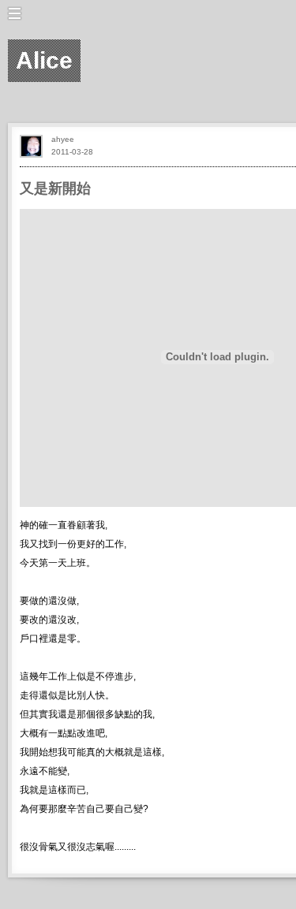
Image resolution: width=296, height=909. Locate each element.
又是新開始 (55, 188)
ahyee (62, 139)
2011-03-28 (72, 151)
